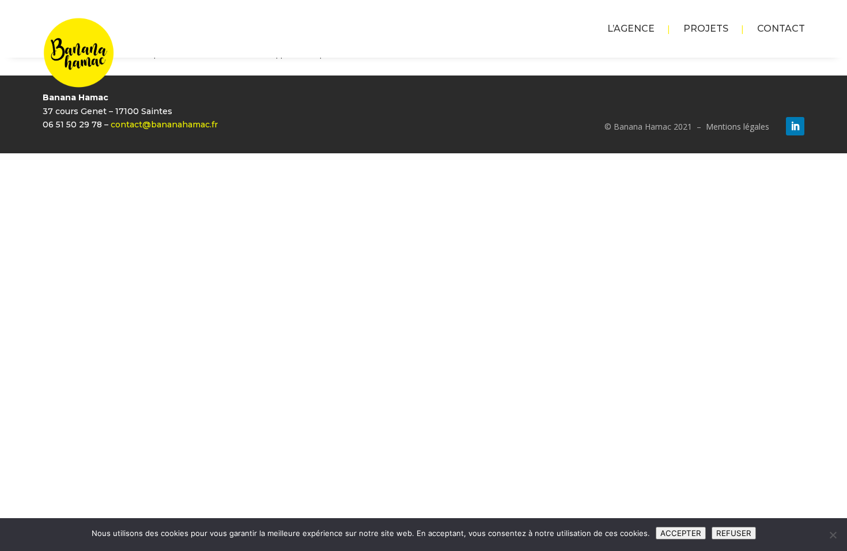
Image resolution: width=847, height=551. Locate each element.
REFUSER (733, 533)
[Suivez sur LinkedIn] (795, 126)
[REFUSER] (832, 535)
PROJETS (705, 29)
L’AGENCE (631, 29)
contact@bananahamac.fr (164, 124)
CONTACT (781, 29)
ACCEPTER (680, 533)
